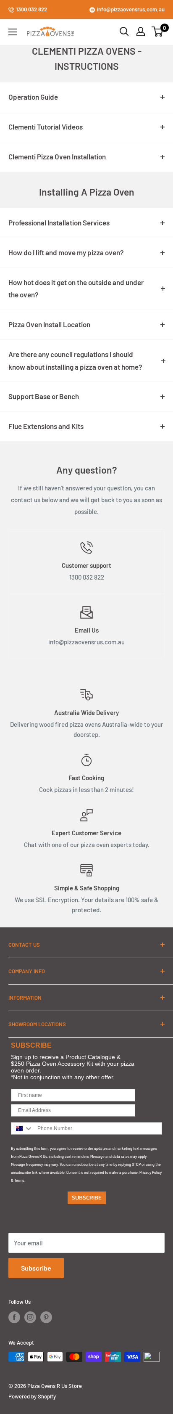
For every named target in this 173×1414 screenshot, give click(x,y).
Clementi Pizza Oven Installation (57, 156)
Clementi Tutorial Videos (45, 126)
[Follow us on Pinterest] (46, 1317)
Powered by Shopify (32, 1396)
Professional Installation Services (59, 222)
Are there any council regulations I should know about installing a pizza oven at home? (75, 360)
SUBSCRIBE (87, 1197)
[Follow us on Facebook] (14, 1317)
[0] (157, 31)
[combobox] (22, 1128)
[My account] (140, 31)
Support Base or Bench (43, 396)
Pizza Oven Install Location (49, 324)
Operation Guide (33, 97)
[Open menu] (12, 32)
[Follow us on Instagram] (30, 1317)
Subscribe (36, 1268)
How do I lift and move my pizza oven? (66, 252)
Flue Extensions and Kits (46, 426)
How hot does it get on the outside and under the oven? (76, 288)
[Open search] (124, 31)
